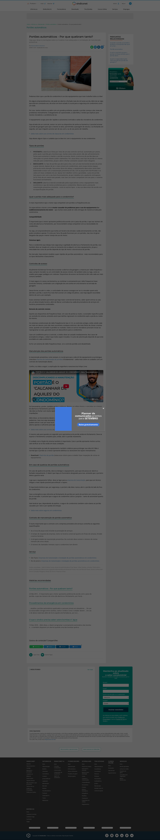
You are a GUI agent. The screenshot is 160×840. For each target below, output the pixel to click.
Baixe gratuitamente (88, 424)
